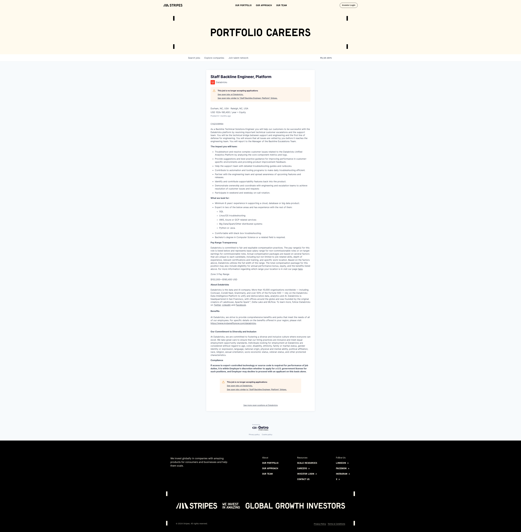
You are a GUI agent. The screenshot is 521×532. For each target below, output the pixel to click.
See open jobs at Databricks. (231, 94)
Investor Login (350, 5)
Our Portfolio (243, 5)
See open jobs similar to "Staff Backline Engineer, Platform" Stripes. (248, 98)
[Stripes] (172, 5)
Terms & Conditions (336, 524)
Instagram (342, 473)
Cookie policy (267, 434)
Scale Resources (307, 463)
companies (214, 57)
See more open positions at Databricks (260, 405)
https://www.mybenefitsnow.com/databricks (233, 323)
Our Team (281, 5)
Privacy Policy (320, 524)
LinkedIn (226, 305)
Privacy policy (254, 434)
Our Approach (264, 5)
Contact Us (303, 479)
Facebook (241, 305)
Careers (302, 468)
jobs (194, 57)
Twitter (217, 305)
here (300, 269)
